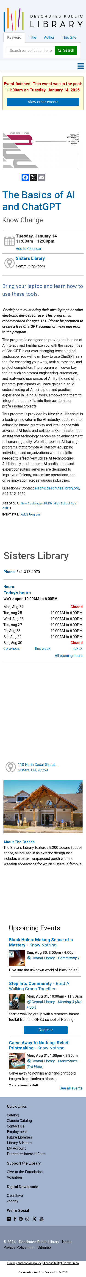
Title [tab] (32, 37)
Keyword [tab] (14, 37)
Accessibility (52, 1263)
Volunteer (14, 1177)
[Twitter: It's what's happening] (34, 1219)
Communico (71, 1263)
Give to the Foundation (25, 1172)
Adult (5, 508)
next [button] (76, 648)
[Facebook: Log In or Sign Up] (15, 1219)
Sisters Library (30, 258)
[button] (81, 66)
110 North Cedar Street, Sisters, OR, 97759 (36, 767)
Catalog (13, 1115)
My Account (16, 1148)
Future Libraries (19, 1137)
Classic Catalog (19, 1121)
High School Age (65, 503)
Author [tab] (49, 37)
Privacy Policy (14, 1247)
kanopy (12, 1201)
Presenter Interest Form (26, 1154)
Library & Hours (19, 1143)
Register (46, 1030)
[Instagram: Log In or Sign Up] (27, 1219)
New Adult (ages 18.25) (36, 503)
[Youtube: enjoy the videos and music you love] (41, 1219)
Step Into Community (39, 986)
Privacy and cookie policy (24, 1263)
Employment (17, 1132)
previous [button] (12, 648)
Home (67, 1242)
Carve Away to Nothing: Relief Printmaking (39, 1045)
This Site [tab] (69, 37)
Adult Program (30, 514)
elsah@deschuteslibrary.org (57, 488)
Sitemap (44, 1247)
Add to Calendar (28, 248)
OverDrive (15, 1195)
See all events (71, 1088)
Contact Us (15, 1126)
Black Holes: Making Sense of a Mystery (41, 942)
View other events (43, 102)
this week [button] (42, 648)
